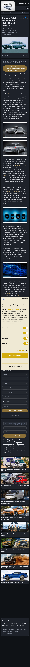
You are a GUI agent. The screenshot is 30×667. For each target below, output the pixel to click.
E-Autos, (19, 442)
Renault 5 (5, 175)
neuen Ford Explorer (21, 165)
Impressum (11, 629)
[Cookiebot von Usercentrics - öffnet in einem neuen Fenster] (21, 299)
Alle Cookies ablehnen (15, 366)
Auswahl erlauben (15, 361)
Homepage (4, 629)
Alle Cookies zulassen (15, 355)
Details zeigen (21, 350)
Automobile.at (6, 13)
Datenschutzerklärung (7, 631)
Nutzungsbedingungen (21, 629)
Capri (9, 94)
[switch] (25, 333)
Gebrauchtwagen (8, 444)
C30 (21, 118)
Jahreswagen (5, 625)
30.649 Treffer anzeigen (15, 410)
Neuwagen (20, 444)
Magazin (14, 13)
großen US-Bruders (13, 191)
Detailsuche (15, 415)
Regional (13, 625)
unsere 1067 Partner (13, 309)
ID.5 (8, 293)
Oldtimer (8, 370)
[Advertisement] (15, 601)
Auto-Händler (21, 625)
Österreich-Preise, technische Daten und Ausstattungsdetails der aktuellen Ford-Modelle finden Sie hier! (15, 68)
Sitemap (16, 631)
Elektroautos (5, 623)
